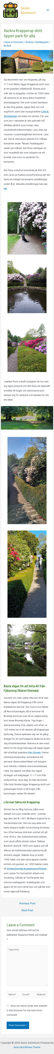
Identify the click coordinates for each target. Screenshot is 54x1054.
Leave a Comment (13, 42)
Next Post (27, 910)
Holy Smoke (34, 752)
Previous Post (27, 903)
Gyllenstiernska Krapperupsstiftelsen (27, 868)
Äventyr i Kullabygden (37, 42)
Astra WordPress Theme (27, 1047)
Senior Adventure (28, 10)
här (5, 188)
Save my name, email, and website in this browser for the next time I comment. (27, 1010)
